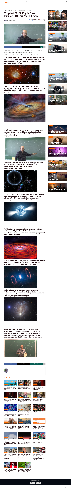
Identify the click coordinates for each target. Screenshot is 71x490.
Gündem (20, 1)
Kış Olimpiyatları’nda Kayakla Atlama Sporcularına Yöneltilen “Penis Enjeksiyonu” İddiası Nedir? (10, 442)
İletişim (65, 487)
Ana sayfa (5, 10)
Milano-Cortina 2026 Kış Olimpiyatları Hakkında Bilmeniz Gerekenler (38, 441)
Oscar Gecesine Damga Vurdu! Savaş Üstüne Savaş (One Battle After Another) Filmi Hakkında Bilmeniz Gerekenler (10, 428)
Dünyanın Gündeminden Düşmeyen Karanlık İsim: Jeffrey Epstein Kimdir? (24, 456)
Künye (38, 487)
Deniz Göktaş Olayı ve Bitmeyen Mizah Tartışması (38, 388)
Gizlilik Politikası (43, 487)
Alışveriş (30, 1)
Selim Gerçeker (9, 20)
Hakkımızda (33, 487)
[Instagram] (37, 483)
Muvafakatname (50, 487)
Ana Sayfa (15, 1)
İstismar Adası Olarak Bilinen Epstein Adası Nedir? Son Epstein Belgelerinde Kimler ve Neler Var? (38, 457)
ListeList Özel (25, 1)
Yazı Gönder (52, 1)
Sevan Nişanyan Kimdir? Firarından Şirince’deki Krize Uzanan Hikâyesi (38, 400)
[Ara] (67, 2)
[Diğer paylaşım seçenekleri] (44, 47)
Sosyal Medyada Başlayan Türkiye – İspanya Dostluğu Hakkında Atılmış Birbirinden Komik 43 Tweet (39, 428)
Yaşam (35, 1)
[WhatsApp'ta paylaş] (41, 47)
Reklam (61, 487)
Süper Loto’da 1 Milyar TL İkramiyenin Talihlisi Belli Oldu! (10, 388)
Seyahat (43, 1)
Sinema (38, 1)
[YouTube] (64, 1)
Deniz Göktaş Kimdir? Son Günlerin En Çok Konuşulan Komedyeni (10, 400)
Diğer (47, 1)
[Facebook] (31, 483)
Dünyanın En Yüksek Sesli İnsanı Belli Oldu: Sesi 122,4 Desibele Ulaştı (24, 400)
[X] (60, 1)
